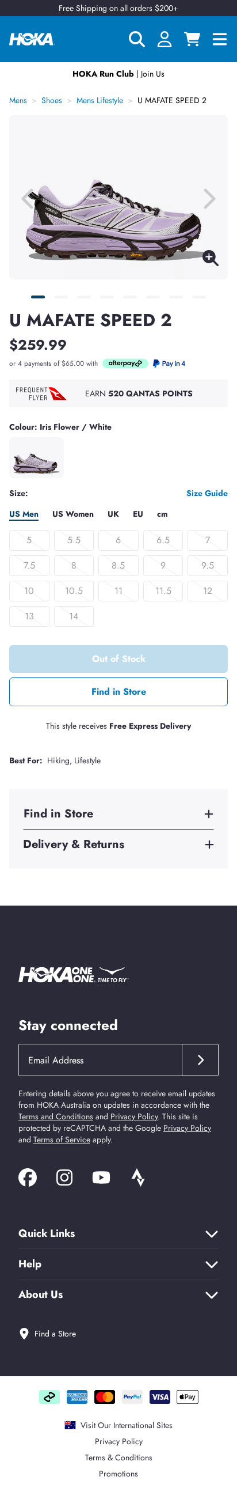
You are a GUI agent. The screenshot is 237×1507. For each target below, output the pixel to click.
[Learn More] (125, 363)
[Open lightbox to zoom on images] (210, 260)
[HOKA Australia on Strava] (138, 1179)
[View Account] (164, 39)
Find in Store (118, 691)
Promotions (118, 1473)
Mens (18, 100)
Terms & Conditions (118, 1457)
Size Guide (207, 493)
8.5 (118, 565)
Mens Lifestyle (100, 100)
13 (29, 616)
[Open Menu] (219, 39)
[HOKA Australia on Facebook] (27, 1179)
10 (29, 590)
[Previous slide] (28, 197)
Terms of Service (61, 1139)
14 (73, 616)
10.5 (74, 590)
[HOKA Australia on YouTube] (101, 1179)
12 (207, 590)
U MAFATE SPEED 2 (172, 100)
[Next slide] (208, 197)
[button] (38, 297)
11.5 (163, 590)
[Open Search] (137, 39)
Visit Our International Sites (127, 1425)
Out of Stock (119, 658)
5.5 (74, 540)
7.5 (29, 565)
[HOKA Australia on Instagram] (64, 1179)
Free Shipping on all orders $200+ (118, 8)
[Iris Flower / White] (36, 457)
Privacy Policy (134, 1116)
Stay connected (68, 1025)
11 (118, 590)
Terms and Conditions (55, 1116)
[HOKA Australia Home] (32, 39)
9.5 (207, 565)
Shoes (51, 100)
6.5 (163, 540)
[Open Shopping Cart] (192, 39)
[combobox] (100, 1060)
